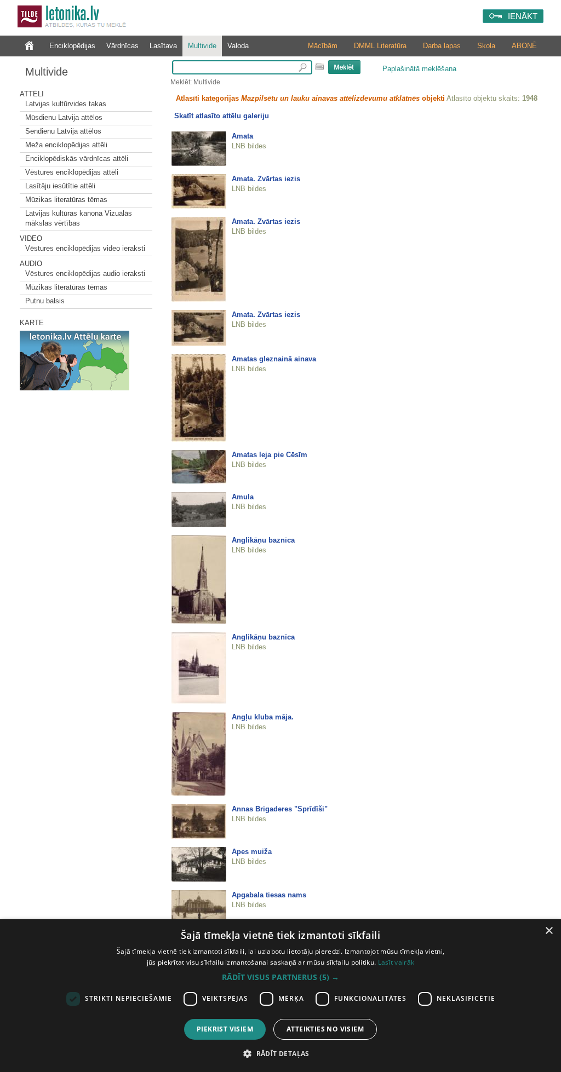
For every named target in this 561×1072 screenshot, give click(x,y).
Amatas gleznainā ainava (274, 359)
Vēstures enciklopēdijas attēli (71, 172)
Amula (243, 497)
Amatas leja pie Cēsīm (269, 455)
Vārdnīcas (122, 46)
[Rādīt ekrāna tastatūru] (319, 66)
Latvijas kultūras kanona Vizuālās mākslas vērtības (78, 218)
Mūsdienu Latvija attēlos (63, 117)
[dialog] (280, 995)
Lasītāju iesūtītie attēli (60, 186)
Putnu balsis (45, 301)
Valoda (238, 46)
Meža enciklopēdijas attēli (66, 145)
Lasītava (163, 46)
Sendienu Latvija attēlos (63, 131)
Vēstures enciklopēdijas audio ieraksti (85, 273)
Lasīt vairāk (396, 962)
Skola (486, 46)
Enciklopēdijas (72, 46)
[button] (280, 977)
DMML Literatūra (380, 46)
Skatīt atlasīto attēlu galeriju (221, 116)
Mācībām (322, 46)
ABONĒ (524, 46)
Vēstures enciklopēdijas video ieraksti (85, 248)
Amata (242, 136)
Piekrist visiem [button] (225, 1029)
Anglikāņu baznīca (263, 540)
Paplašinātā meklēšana (419, 69)
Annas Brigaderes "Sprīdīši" (280, 809)
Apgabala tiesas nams (269, 895)
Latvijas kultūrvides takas (65, 104)
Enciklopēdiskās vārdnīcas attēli (76, 158)
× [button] (549, 931)
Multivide (202, 46)
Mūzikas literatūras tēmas (66, 199)
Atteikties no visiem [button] (325, 1029)
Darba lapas (442, 46)
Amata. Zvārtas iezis (266, 179)
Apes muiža (252, 852)
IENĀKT (522, 16)
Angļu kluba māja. (263, 717)
